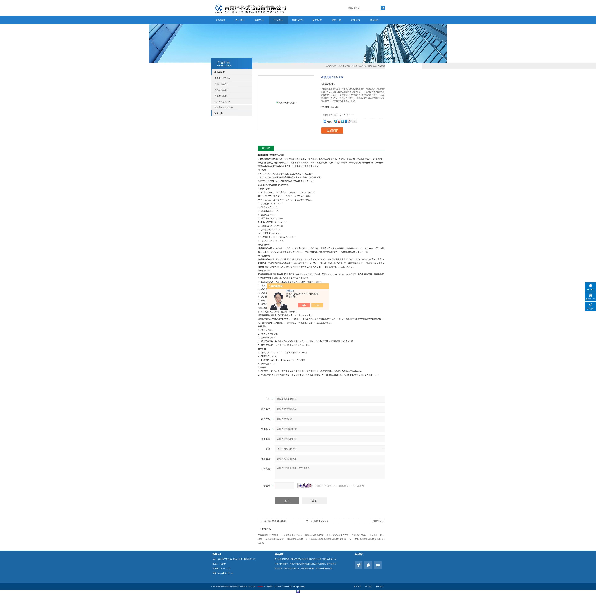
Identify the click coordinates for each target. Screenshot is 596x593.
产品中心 (335, 66)
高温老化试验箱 (221, 96)
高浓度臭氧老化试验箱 (268, 535)
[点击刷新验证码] (305, 485)
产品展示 (278, 20)
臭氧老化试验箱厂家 (314, 535)
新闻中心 (259, 20)
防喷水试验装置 (321, 521)
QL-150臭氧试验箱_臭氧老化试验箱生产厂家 (326, 539)
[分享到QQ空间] (335, 121)
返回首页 (357, 586)
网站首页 (220, 20)
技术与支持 (298, 20)
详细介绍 (266, 148)
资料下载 (336, 20)
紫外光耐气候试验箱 (223, 107)
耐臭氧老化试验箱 (295, 539)
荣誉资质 (317, 20)
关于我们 (240, 20)
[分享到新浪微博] (339, 121)
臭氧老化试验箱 (221, 84)
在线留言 (355, 20)
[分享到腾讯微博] (342, 121)
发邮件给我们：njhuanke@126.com (340, 115)
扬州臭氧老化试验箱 (274, 539)
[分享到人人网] (346, 121)
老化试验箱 (219, 72)
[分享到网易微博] (349, 121)
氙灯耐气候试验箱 (222, 101)
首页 (328, 66)
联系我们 (374, 20)
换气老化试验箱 (221, 90)
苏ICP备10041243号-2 (284, 586)
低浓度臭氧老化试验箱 (292, 535)
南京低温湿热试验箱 (277, 521)
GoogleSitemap (299, 586)
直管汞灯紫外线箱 (222, 78)
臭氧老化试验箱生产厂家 (337, 535)
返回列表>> (378, 521)
